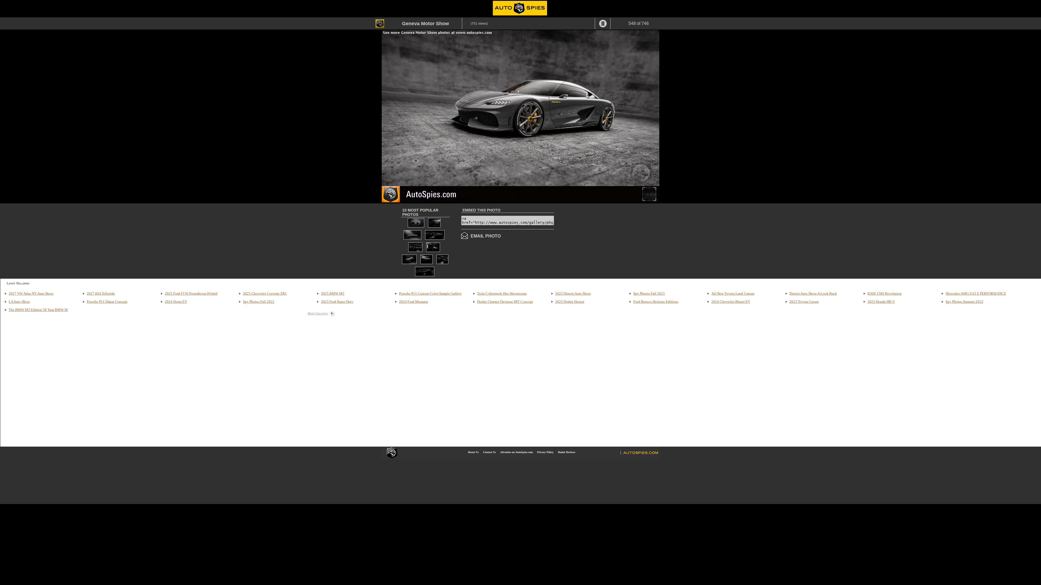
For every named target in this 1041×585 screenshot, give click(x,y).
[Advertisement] (599, 240)
